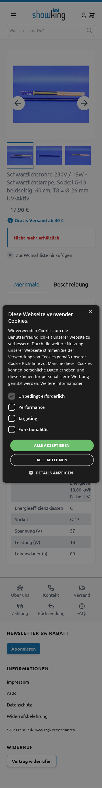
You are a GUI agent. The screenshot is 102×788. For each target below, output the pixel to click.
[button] (51, 473)
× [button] (90, 312)
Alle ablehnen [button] (52, 459)
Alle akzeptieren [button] (52, 445)
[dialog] (51, 394)
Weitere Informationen (62, 383)
